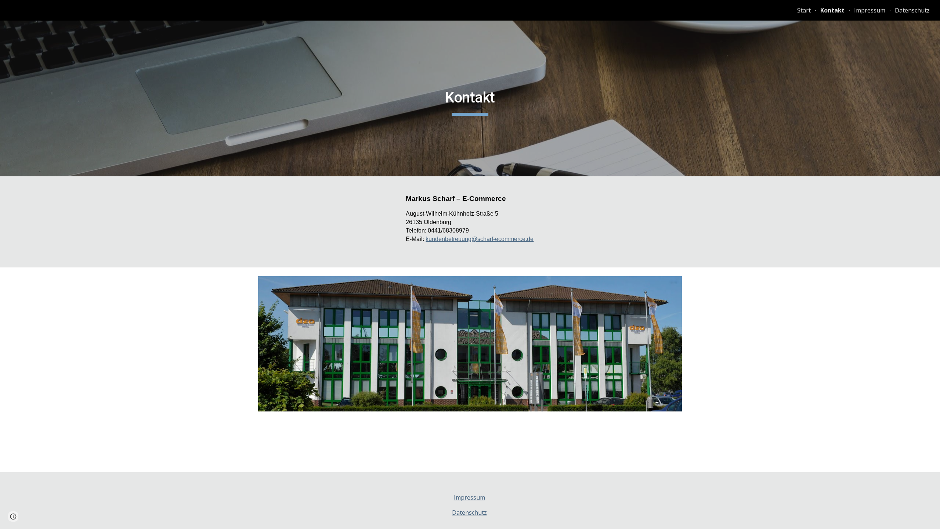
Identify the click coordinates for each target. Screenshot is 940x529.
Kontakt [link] (832, 10)
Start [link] (804, 10)
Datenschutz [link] (912, 10)
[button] (13, 516)
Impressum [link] (869, 10)
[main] (470, 98)
